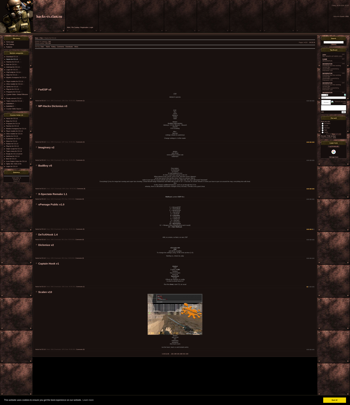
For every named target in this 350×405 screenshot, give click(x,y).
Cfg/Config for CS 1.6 (13, 72)
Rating (53, 46)
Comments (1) (80, 100)
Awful (326, 132)
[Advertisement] (175, 68)
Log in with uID (334, 146)
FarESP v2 (44, 89)
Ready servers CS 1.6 (13, 98)
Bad (325, 130)
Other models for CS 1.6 (14, 84)
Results (323, 136)
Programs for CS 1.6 (13, 92)
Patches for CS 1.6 (12, 62)
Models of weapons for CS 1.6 (16, 77)
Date (42, 46)
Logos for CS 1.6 (12, 69)
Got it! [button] (335, 400)
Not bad (326, 128)
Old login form (333, 157)
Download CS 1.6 (12, 56)
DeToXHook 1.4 (48, 234)
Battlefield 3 (10, 106)
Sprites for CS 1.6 (12, 86)
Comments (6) (81, 188)
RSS (347, 16)
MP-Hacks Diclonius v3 (52, 106)
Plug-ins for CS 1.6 (12, 89)
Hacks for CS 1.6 (12, 59)
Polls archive (331, 136)
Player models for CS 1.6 (14, 81)
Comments (60, 46)
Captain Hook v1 (48, 263)
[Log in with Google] (333, 152)
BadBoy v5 (45, 165)
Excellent (327, 123)
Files (41, 38)
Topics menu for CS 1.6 (14, 101)
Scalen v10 (45, 292)
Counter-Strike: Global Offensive (17, 94)
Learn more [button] (88, 400)
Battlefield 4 (10, 103)
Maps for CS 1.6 (11, 75)
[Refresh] (345, 95)
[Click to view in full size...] (175, 334)
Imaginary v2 (46, 147)
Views (76, 46)
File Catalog (75, 27)
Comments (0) (80, 199)
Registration (84, 27)
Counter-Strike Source (13, 109)
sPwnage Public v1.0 (51, 204)
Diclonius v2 (46, 245)
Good (326, 125)
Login (91, 27)
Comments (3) (80, 142)
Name (48, 46)
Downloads (69, 46)
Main (68, 27)
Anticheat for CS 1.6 (13, 67)
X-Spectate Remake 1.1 (52, 194)
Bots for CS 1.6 (11, 64)
